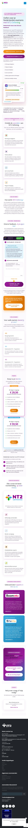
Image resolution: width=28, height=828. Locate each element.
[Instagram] (10, 806)
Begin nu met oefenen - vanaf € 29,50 (14, 305)
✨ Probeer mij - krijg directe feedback (14, 284)
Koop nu (14, 410)
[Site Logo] (4, 3)
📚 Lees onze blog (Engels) (14, 674)
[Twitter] (6, 806)
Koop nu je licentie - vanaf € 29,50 (14, 51)
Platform (3, 762)
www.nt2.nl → (8, 611)
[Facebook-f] (3, 806)
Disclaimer (4, 779)
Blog (3, 767)
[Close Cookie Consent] (26, 818)
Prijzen (3, 765)
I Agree (14, 824)
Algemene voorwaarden (6, 776)
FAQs (3, 768)
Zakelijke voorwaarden (6, 778)
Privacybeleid (4, 775)
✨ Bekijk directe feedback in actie (14, 56)
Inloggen (3, 769)
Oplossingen (4, 764)
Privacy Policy (15, 821)
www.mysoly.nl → (9, 639)
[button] (25, 3)
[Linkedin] (13, 806)
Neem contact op (14, 707)
